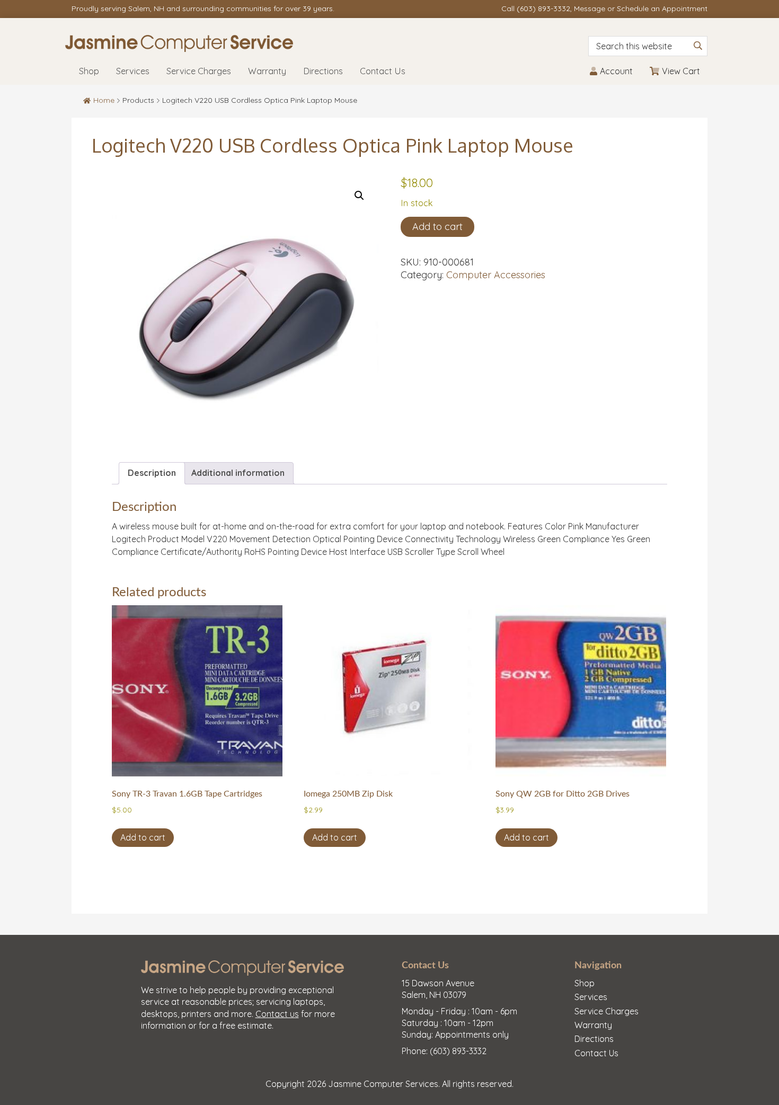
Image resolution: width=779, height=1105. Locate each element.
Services (590, 997)
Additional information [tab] (238, 472)
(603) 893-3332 (543, 8)
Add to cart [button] (142, 837)
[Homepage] (281, 43)
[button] (359, 195)
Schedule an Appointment (662, 8)
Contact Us (596, 1053)
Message (589, 8)
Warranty (593, 1025)
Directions (594, 1038)
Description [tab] (152, 472)
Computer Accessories (495, 275)
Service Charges (606, 1011)
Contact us (277, 1014)
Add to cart (437, 226)
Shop (584, 983)
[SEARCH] (698, 45)
